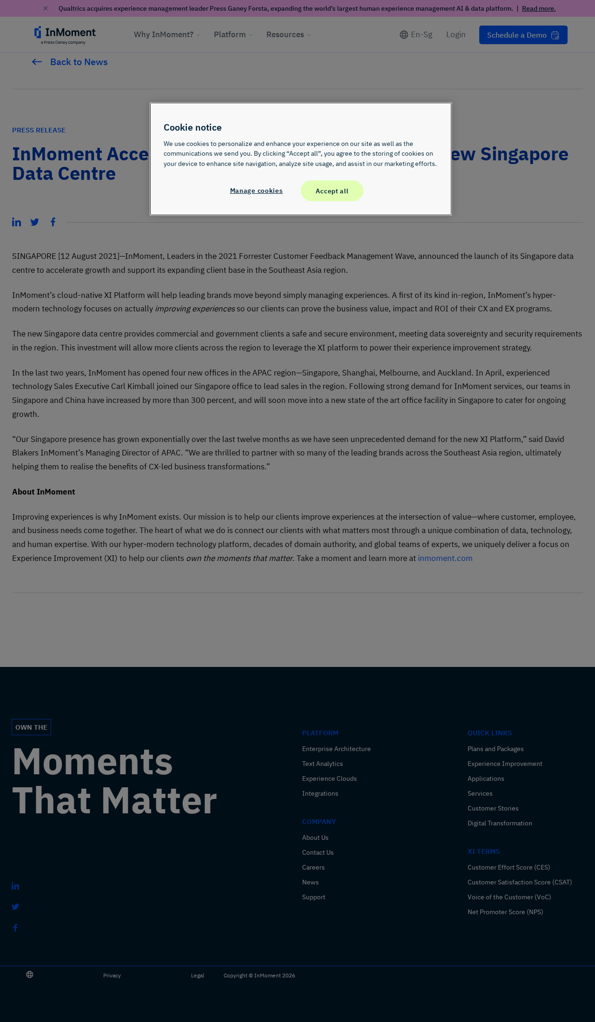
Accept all (332, 190)
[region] (301, 159)
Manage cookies (256, 190)
